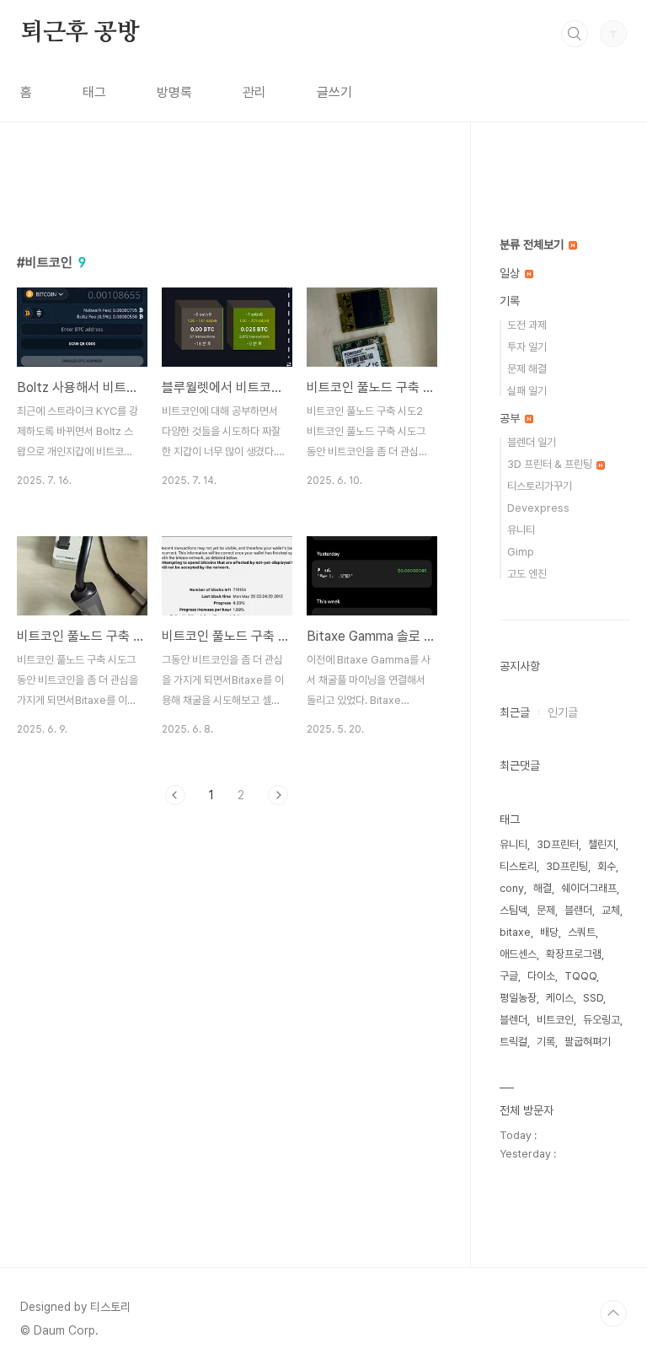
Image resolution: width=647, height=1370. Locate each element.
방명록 (174, 92)
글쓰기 (334, 92)
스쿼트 (582, 932)
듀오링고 (601, 1019)
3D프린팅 (567, 866)
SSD (593, 997)
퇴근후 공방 (80, 33)
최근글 (515, 712)
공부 (511, 418)
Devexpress (538, 508)
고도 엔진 (527, 573)
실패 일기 (527, 390)
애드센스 (518, 954)
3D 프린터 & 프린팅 (551, 464)
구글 (509, 976)
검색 (574, 33)
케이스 (560, 997)
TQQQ (580, 976)
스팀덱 (513, 910)
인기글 (563, 712)
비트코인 (555, 1019)
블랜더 (578, 910)
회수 (606, 866)
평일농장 (518, 997)
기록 (510, 301)
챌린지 (602, 844)
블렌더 (513, 1019)
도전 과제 (527, 325)
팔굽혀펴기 (587, 1041)
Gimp (520, 551)
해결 (542, 888)
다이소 (541, 976)
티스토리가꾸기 (539, 486)
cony (512, 888)
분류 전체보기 (533, 244)
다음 (278, 795)
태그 (94, 92)
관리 (254, 92)
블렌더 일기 (531, 442)
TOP (613, 1313)
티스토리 (518, 866)
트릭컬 (513, 1041)
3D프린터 (558, 844)
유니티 (521, 530)
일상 (511, 273)
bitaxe (515, 932)
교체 (611, 910)
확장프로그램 (574, 954)
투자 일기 (527, 347)
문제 (546, 910)
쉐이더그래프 (589, 888)
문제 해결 (527, 369)
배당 (549, 932)
